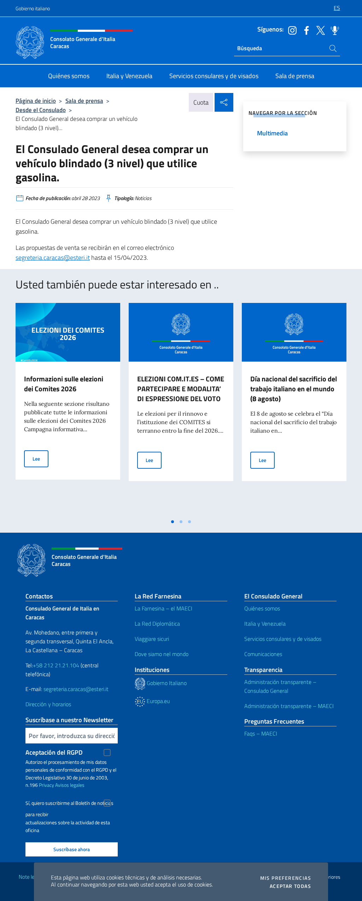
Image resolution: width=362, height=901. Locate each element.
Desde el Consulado (41, 109)
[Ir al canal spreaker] (333, 29)
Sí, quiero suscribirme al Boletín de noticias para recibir (69, 804)
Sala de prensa (84, 100)
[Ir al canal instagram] (291, 29)
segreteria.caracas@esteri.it (53, 257)
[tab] (172, 521)
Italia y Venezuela (265, 623)
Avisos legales (69, 785)
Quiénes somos (262, 608)
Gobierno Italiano (166, 683)
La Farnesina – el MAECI (163, 608)
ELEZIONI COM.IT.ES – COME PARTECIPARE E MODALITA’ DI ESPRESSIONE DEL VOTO (180, 388)
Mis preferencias (285, 878)
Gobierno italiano (33, 8)
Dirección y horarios (48, 704)
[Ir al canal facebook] (305, 29)
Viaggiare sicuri (152, 638)
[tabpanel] (68, 409)
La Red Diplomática (157, 623)
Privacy (46, 785)
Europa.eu (157, 701)
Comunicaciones (263, 654)
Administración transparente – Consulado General (280, 686)
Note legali (30, 877)
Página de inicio (36, 100)
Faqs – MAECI (260, 733)
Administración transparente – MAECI (289, 706)
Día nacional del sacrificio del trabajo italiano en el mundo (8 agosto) (293, 388)
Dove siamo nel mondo (161, 654)
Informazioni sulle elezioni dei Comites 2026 (63, 383)
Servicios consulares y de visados (282, 638)
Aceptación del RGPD (54, 752)
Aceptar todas (290, 886)
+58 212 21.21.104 (56, 665)
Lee (40, 458)
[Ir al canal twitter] (319, 29)
